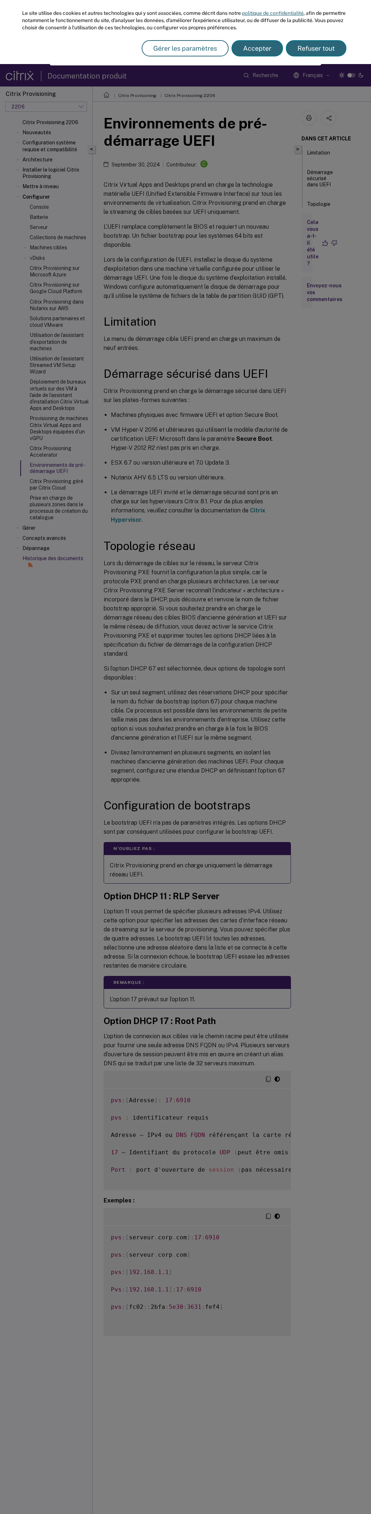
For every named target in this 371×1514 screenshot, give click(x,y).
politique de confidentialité (273, 13)
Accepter (257, 48)
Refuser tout (316, 48)
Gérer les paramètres (185, 48)
